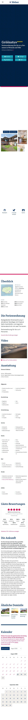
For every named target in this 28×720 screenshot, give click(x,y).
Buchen (8, 56)
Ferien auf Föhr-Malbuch (7, 479)
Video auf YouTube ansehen (9, 360)
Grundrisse (13, 132)
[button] (9, 291)
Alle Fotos (6, 132)
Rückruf (8, 59)
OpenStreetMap (9, 295)
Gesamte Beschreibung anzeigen (9, 335)
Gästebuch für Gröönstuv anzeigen (10, 531)
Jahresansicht (5, 648)
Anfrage (22, 56)
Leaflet (6, 295)
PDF (21, 59)
